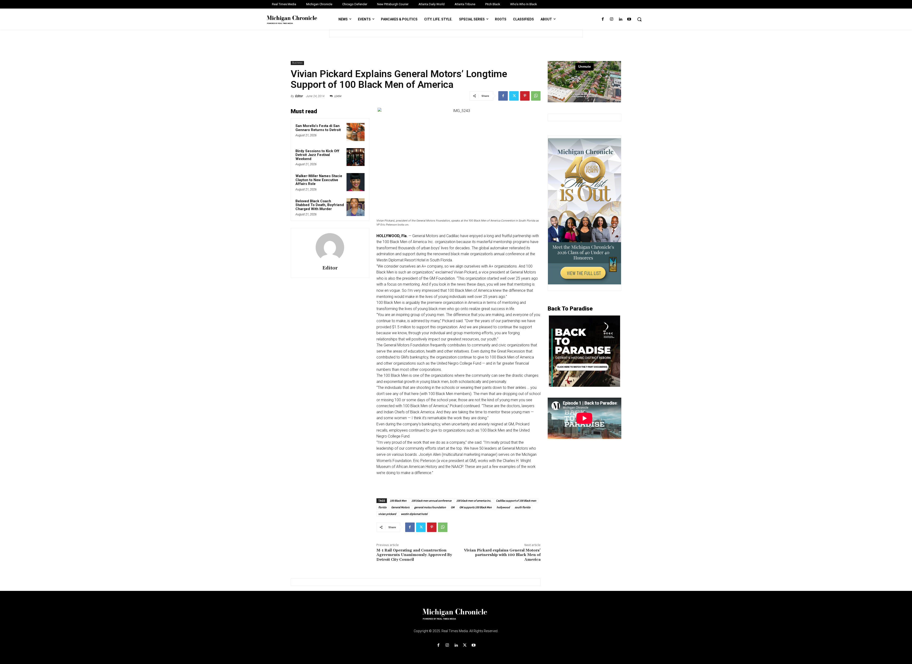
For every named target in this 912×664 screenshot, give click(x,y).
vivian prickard (387, 514)
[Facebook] (602, 19)
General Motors (400, 507)
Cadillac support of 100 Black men (516, 500)
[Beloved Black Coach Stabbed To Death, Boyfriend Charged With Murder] (356, 207)
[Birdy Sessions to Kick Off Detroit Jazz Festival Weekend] (356, 157)
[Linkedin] (620, 19)
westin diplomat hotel (414, 514)
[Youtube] (629, 19)
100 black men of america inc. (473, 500)
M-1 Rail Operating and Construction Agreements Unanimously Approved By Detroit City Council (414, 555)
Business (297, 62)
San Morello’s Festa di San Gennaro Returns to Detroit (318, 128)
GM (453, 507)
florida (382, 507)
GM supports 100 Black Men (475, 507)
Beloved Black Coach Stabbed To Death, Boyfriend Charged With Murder (319, 205)
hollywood (503, 507)
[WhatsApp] (536, 96)
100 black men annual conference (431, 500)
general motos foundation (430, 507)
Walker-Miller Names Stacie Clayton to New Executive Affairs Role (318, 180)
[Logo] (456, 616)
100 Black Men (398, 500)
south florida (522, 507)
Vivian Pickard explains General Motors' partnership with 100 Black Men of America (502, 555)
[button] (639, 19)
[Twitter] (514, 96)
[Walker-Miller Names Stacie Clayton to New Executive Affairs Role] (356, 182)
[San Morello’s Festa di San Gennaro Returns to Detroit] (356, 132)
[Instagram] (611, 19)
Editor (299, 96)
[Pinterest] (525, 96)
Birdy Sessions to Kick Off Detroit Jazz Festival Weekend (317, 155)
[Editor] (330, 247)
